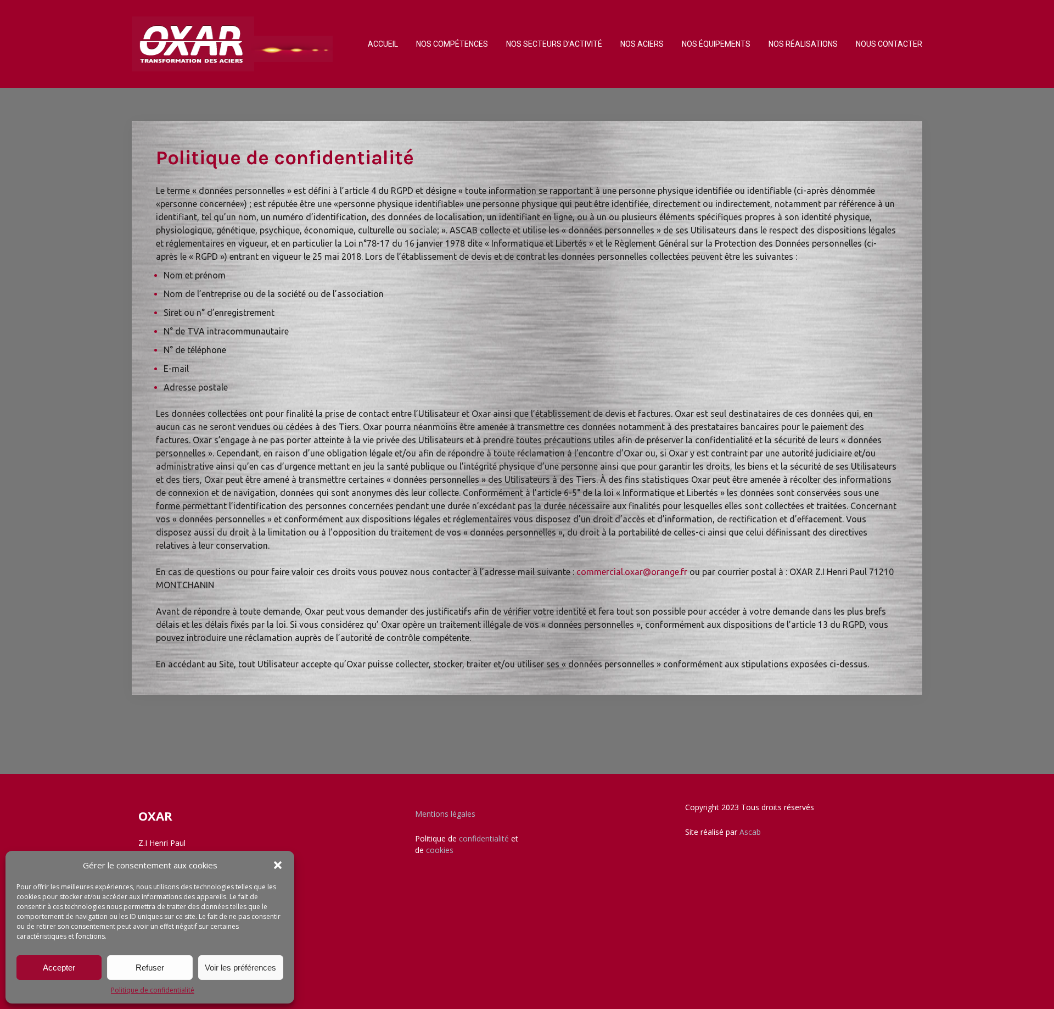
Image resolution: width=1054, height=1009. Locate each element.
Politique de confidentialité (152, 990)
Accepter (59, 967)
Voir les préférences (240, 967)
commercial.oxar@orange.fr (631, 572)
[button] (277, 865)
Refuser (150, 967)
